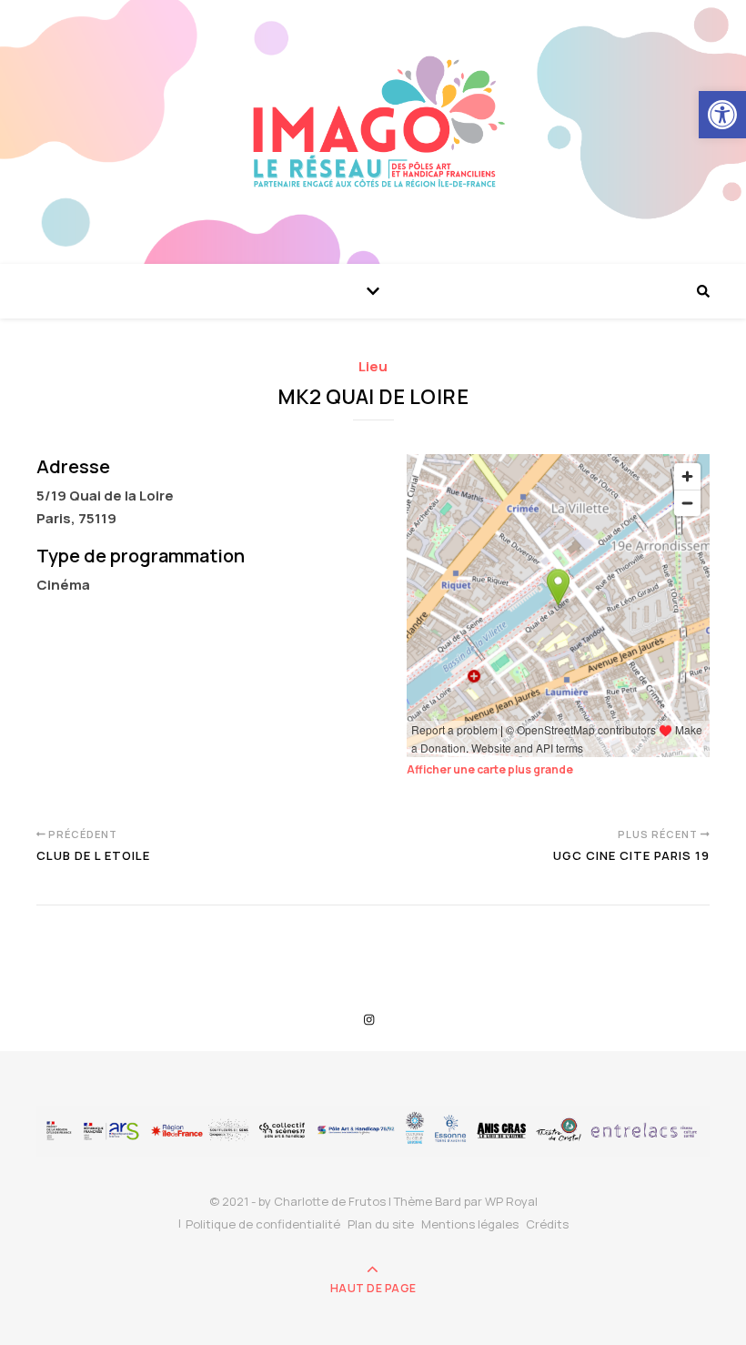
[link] (722, 114)
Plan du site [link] (381, 1224)
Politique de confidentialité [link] (263, 1224)
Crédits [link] (547, 1224)
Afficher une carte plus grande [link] (490, 769)
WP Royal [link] (511, 1201)
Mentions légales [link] (470, 1224)
